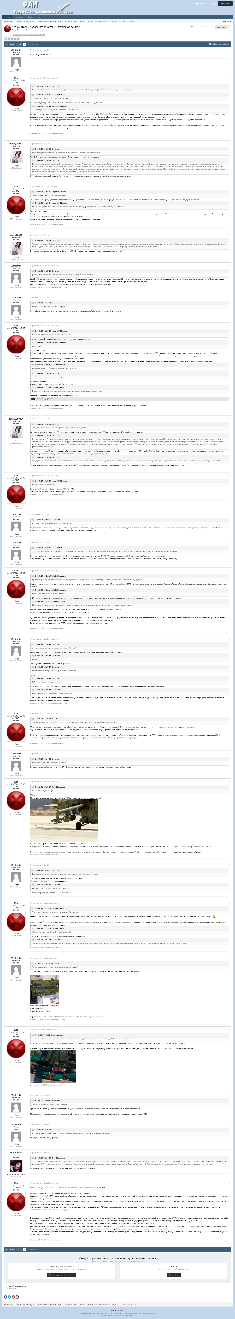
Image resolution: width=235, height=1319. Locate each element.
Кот (53, 86)
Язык (113, 1310)
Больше (226, 21)
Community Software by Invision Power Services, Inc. (117, 1315)
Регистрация (225, 3)
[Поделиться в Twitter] (9, 1297)
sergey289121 (57, 95)
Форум (7, 17)
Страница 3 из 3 (33, 44)
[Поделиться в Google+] (13, 1297)
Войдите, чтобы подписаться (203, 27)
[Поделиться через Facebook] (5, 1297)
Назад (12, 44)
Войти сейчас (173, 1275)
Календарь (19, 17)
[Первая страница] (6, 44)
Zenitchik (55, 365)
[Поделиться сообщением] (229, 50)
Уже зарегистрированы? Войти (203, 3)
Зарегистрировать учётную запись (61, 1275)
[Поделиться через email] (17, 1297)
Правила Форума (34, 17)
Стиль (120, 1310)
